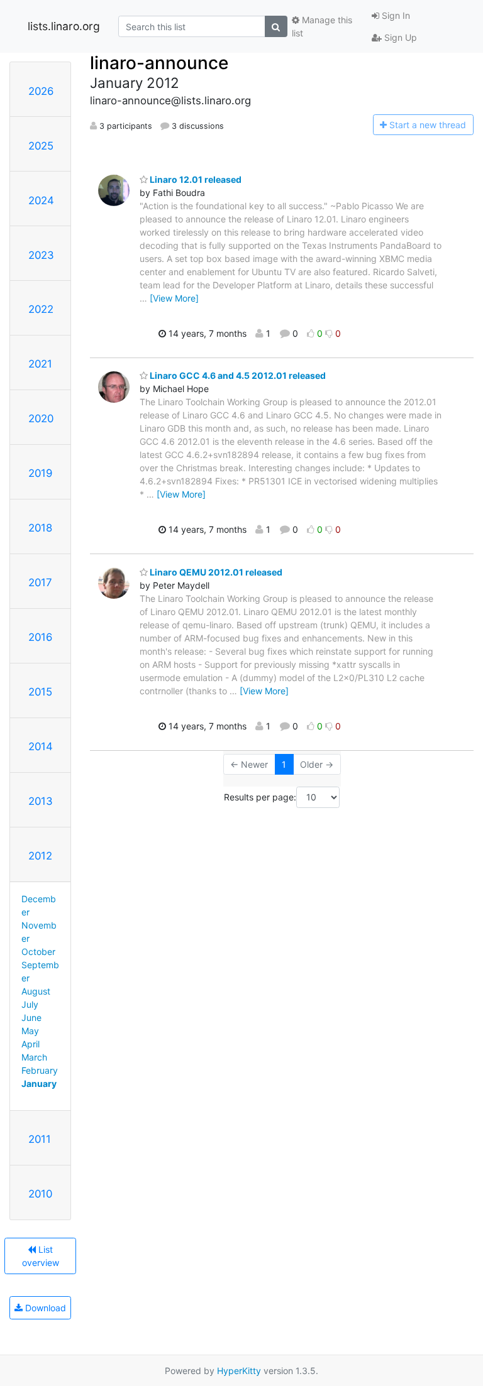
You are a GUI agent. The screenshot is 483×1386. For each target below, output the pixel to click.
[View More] (174, 298)
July (29, 1004)
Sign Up (399, 37)
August (35, 991)
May (30, 1030)
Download (44, 1307)
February (39, 1070)
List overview (40, 1256)
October (38, 951)
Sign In (394, 15)
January (39, 1083)
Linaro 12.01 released (195, 179)
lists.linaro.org (64, 26)
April (30, 1044)
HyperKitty (239, 1370)
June (31, 1017)
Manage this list (322, 26)
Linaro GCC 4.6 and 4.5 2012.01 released (237, 375)
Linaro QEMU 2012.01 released (215, 572)
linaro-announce (159, 63)
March (34, 1057)
